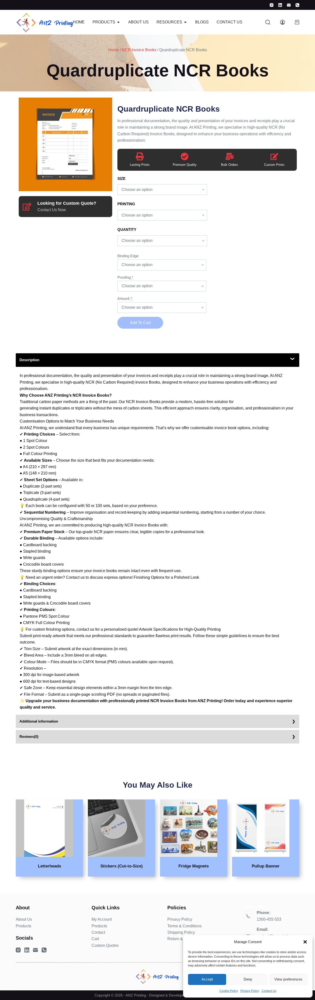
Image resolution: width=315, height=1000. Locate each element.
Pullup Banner (266, 866)
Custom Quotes (105, 945)
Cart (95, 939)
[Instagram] (271, 5)
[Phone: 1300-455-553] (248, 916)
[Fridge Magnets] (188, 828)
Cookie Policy (229, 991)
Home (113, 50)
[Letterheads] (44, 828)
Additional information (38, 721)
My (94, 919)
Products (23, 926)
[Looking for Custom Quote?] (27, 206)
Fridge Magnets (193, 866)
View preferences (288, 979)
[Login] (282, 22)
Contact (98, 932)
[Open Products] (118, 22)
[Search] (267, 22)
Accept (207, 979)
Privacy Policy (249, 991)
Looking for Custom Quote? (66, 203)
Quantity (126, 229)
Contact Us (269, 991)
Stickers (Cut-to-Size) (121, 866)
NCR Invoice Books (139, 50)
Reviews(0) (28, 736)
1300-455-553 (269, 919)
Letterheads (49, 866)
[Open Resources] (185, 22)
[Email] (289, 5)
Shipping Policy (181, 932)
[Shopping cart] (297, 22)
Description (29, 360)
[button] (305, 941)
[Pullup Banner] (260, 828)
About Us (24, 919)
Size (121, 178)
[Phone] (297, 5)
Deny (248, 979)
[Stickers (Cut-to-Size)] (116, 828)
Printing (126, 204)
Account (104, 919)
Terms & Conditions (184, 926)
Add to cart (140, 323)
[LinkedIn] (280, 5)
